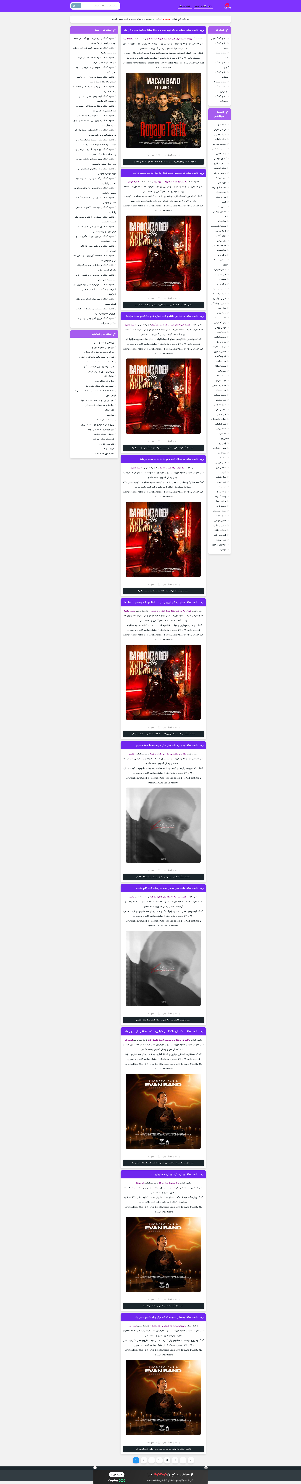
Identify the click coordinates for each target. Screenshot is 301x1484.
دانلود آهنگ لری (219, 81)
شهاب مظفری (220, 163)
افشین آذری (220, 356)
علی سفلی (221, 414)
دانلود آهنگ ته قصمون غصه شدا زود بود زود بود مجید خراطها (165, 173)
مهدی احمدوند (219, 346)
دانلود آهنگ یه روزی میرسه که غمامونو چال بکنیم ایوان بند (166, 1317)
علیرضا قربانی (220, 404)
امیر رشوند (221, 481)
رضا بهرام (222, 221)
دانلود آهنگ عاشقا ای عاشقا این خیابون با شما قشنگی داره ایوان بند (161, 1031)
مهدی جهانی (220, 327)
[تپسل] (95, 1467)
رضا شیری (221, 250)
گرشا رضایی (221, 230)
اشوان (223, 472)
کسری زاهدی (220, 515)
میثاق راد (222, 452)
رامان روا (222, 443)
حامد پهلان (221, 428)
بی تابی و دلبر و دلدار (104, 342)
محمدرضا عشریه (218, 385)
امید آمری (221, 332)
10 (159, 1460)
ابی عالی (222, 370)
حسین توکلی (220, 520)
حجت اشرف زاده (219, 187)
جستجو (76, 5)
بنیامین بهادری (219, 544)
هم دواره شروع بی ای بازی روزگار (99, 366)
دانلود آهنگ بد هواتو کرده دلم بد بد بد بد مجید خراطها (169, 459)
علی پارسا (221, 486)
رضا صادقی (221, 153)
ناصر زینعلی (220, 424)
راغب (224, 201)
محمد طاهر (221, 506)
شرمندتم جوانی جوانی (103, 439)
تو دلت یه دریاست (105, 419)
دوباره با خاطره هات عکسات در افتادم (96, 357)
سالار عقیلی (220, 139)
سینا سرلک (221, 375)
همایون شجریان (218, 419)
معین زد (222, 279)
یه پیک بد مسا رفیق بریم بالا (100, 361)
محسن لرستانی (219, 245)
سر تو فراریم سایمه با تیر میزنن (99, 352)
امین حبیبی (220, 462)
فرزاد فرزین (221, 283)
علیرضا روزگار (220, 366)
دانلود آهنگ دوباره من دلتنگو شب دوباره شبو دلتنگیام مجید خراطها (162, 316)
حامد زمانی (221, 467)
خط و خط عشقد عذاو (104, 381)
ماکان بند (222, 206)
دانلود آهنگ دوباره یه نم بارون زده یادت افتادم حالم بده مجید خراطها (161, 602)
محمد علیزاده (220, 395)
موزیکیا (110, 415)
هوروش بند (221, 177)
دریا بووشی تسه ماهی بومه (101, 429)
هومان (223, 549)
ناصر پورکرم (221, 539)
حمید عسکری (220, 317)
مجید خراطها (220, 380)
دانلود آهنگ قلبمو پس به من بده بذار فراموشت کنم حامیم (167, 888)
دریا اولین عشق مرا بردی (103, 347)
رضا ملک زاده (220, 496)
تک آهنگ (109, 410)
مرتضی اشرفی (220, 129)
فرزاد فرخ (222, 255)
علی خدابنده (220, 274)
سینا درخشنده (219, 293)
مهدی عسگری (219, 510)
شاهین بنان (221, 409)
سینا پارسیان (220, 134)
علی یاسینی (220, 197)
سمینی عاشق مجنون (104, 434)
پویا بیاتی (221, 240)
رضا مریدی (221, 491)
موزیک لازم (109, 376)
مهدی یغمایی (219, 448)
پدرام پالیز (221, 341)
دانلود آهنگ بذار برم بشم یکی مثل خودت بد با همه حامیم (167, 745)
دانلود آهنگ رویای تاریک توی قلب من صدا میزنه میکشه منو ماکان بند (161, 30)
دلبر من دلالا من (107, 444)
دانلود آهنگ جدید (203, 5)
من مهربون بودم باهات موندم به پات (96, 400)
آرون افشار (221, 235)
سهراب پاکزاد (220, 530)
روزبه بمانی (221, 312)
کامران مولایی (220, 158)
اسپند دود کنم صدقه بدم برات (100, 386)
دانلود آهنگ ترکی (218, 38)
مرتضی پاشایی (219, 148)
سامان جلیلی (220, 269)
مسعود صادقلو (219, 143)
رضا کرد (223, 457)
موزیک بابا (109, 448)
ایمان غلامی (220, 477)
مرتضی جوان (220, 501)
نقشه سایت (184, 5)
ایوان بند (222, 308)
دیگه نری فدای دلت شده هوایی (99, 405)
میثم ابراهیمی (219, 168)
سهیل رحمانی (220, 525)
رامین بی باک (220, 535)
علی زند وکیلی (219, 298)
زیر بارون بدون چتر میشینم (101, 371)
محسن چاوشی (219, 172)
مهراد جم (222, 182)
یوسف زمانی (220, 337)
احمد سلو (222, 124)
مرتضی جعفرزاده (218, 288)
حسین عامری (220, 351)
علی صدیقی (220, 390)
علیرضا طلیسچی (218, 226)
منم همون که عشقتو (104, 453)
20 (167, 1460)
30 (175, 1460)
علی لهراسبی (220, 361)
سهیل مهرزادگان (218, 303)
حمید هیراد (221, 192)
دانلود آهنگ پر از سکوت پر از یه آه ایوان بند (174, 1174)
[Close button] (206, 1467)
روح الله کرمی (220, 322)
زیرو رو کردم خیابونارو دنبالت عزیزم (97, 424)
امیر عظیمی (220, 399)
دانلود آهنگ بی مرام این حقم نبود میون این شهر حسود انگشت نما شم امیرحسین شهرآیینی (95, 289)
